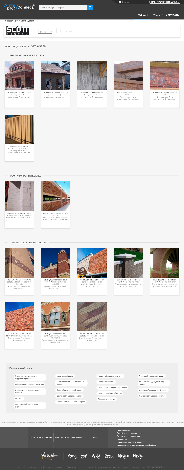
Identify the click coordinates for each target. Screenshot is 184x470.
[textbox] (63, 7)
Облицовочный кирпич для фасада (29, 384)
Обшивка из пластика (106, 399)
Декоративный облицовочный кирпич (27, 405)
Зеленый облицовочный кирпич (152, 396)
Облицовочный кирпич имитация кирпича (28, 391)
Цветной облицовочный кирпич (69, 396)
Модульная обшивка (65, 376)
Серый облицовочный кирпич (110, 393)
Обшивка (19, 399)
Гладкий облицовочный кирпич (110, 376)
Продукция (142, 14)
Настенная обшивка (106, 382)
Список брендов (123, 430)
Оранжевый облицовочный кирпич (153, 390)
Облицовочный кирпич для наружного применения (26, 377)
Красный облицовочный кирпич (69, 390)
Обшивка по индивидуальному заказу (151, 383)
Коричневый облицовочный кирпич (71, 402)
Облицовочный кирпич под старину (112, 388)
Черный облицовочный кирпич (151, 376)
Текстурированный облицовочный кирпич (70, 383)
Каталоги (158, 14)
